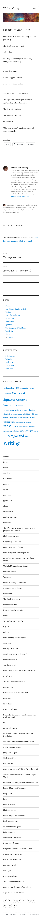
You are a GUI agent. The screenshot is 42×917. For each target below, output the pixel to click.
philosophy (19, 207)
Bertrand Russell (9, 865)
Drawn (7, 306)
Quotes (15, 426)
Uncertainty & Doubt (11, 843)
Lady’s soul (7, 594)
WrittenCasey (11, 8)
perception (9, 421)
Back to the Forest (10, 728)
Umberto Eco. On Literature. (14, 610)
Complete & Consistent (12, 838)
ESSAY (26, 410)
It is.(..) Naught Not (12, 315)
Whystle (8, 359)
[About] (15, 906)
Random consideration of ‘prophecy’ (17, 887)
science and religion (11, 431)
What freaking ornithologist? (14, 638)
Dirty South (7, 794)
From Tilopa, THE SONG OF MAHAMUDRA (19, 671)
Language (27, 414)
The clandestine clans (11, 599)
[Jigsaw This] (24, 901)
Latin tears (9, 369)
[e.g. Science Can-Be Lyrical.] (10, 901)
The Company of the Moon (15, 328)
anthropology (9, 388)
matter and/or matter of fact (14, 816)
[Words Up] (10, 906)
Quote (5, 490)
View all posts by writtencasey (20, 196)
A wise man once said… (12, 747)
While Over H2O (9, 758)
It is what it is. (8, 764)
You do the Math (9, 665)
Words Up (9, 331)
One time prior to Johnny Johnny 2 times (18, 742)
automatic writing (27, 388)
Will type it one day (10, 649)
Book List (7, 394)
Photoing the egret (11, 810)
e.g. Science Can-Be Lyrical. (15, 309)
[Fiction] (15, 901)
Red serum (9, 365)
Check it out (8, 512)
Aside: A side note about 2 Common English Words (19, 776)
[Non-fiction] (29, 901)
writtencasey (10, 205)
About (7, 334)
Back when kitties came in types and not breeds (18, 559)
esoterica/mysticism (13, 410)
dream (20, 406)
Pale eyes (6, 632)
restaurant (23, 427)
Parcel (5, 799)
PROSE (25, 207)
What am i (7, 643)
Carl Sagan (7, 871)
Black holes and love (11, 536)
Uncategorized (13, 210)
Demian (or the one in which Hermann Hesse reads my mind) (20, 716)
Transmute (7, 577)
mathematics (23, 418)
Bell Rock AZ (10, 356)
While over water (10, 605)
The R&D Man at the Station (14, 682)
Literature (13, 418)
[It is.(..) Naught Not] (19, 901)
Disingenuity (8, 687)
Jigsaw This (9, 318)
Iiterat (9, 212)
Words (20, 210)
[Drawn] (5, 901)
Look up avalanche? (10, 821)
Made (5, 723)
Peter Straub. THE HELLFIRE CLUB (16, 693)
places (28, 422)
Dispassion (7, 698)
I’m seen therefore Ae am (13, 547)
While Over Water (10, 660)
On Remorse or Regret (12, 827)
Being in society (9, 832)
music (32, 417)
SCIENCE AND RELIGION (12, 860)
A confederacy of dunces (12, 588)
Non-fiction (9, 322)
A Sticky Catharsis (10, 709)
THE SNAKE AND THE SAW (13, 621)
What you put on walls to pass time (16, 553)
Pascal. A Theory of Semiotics (14, 583)
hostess (32, 410)
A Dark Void (7, 676)
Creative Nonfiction (9, 207)
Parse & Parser (9, 805)
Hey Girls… (7, 627)
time (36, 431)
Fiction (8, 312)
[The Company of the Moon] (5, 906)
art (17, 387)
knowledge (17, 414)
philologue (15, 212)
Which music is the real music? (15, 654)
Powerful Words (9, 572)
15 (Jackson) (8, 704)
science (31, 427)
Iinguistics (7, 414)
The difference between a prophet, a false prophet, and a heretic (19, 529)
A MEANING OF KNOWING (13, 854)
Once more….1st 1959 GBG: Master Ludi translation (18, 735)
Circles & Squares (31, 205)
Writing (25, 210)
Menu (35, 8)
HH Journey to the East (12, 542)
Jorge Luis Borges (10, 753)
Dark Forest (10, 362)
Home (5, 462)
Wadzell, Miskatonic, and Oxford (15, 566)
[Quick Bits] (33, 901)
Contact (11, 337)
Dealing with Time (10, 517)
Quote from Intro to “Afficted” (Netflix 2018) (20, 769)
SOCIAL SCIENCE (26, 431)
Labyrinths (7, 523)
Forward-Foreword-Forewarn (14, 788)
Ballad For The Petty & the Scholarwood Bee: (20, 783)
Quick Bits (9, 325)
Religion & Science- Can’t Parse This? (17, 849)
